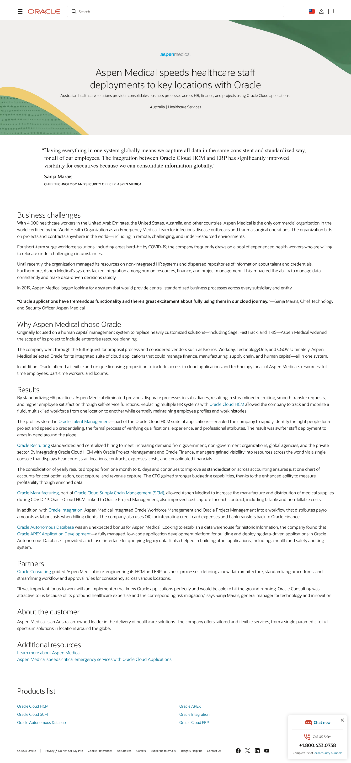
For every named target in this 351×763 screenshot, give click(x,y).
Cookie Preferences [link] (100, 751)
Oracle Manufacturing (38, 493)
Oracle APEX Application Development (54, 534)
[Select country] (312, 11)
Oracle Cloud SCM (32, 714)
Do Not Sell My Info (70, 751)
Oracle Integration (65, 510)
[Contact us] (331, 11)
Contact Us (214, 751)
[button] (20, 11)
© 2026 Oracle (26, 751)
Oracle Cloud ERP (194, 722)
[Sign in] (321, 11)
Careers (141, 751)
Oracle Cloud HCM (226, 404)
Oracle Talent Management (84, 421)
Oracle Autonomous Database (45, 527)
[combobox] (175, 11)
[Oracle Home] (44, 11)
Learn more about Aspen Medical (48, 652)
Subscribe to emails (163, 751)
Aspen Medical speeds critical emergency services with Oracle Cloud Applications (94, 659)
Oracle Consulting (34, 571)
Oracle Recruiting (33, 445)
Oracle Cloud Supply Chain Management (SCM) (119, 493)
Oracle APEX (190, 706)
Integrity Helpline (191, 751)
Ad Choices (124, 751)
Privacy (49, 751)
